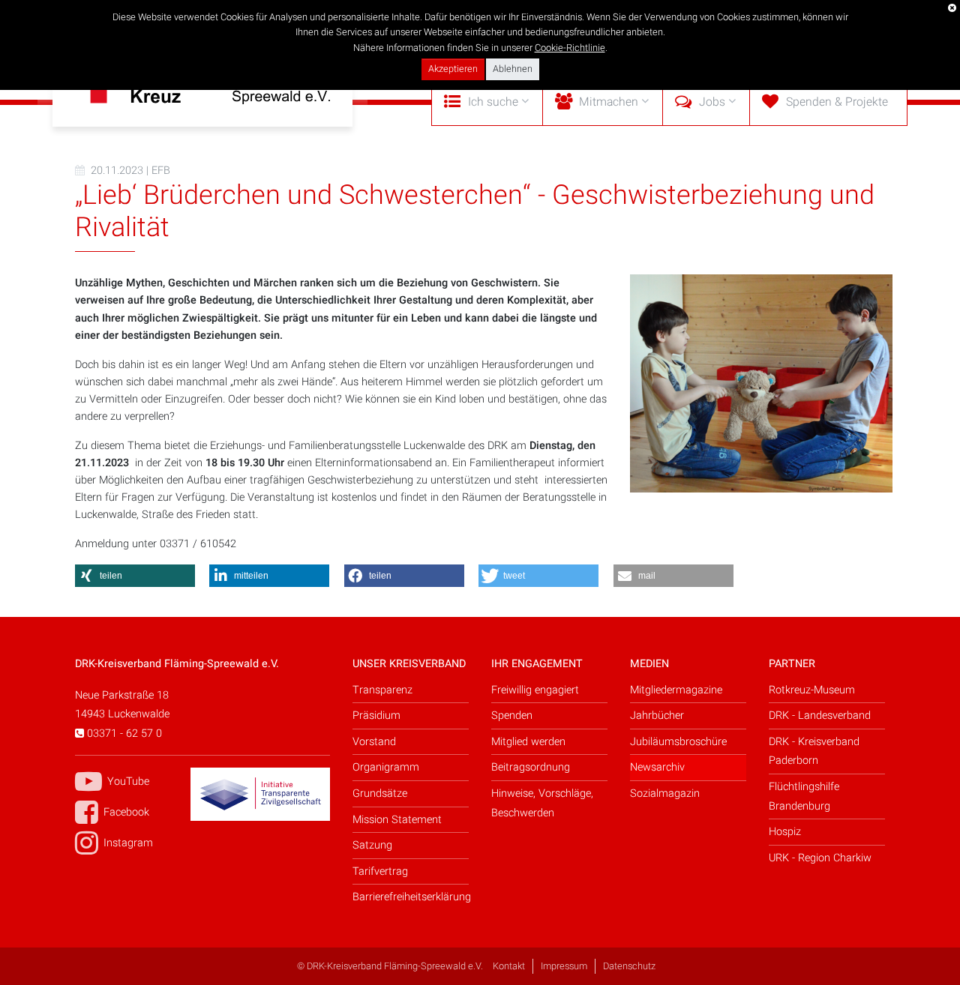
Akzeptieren (453, 69)
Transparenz (382, 690)
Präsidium (376, 715)
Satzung (372, 845)
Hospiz (785, 832)
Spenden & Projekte (837, 102)
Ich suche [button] (493, 102)
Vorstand (374, 742)
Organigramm (385, 767)
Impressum (564, 966)
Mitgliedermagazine (676, 690)
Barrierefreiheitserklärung (410, 897)
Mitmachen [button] (608, 102)
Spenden (511, 715)
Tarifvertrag (380, 871)
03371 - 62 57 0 (123, 733)
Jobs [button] (712, 102)
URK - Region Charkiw (820, 858)
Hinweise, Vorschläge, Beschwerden (542, 803)
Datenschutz (629, 966)
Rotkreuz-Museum (812, 690)
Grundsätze (379, 793)
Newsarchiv (657, 767)
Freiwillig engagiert (535, 690)
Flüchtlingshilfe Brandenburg (804, 796)
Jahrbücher (657, 715)
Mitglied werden (528, 742)
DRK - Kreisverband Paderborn (814, 751)
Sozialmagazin (665, 793)
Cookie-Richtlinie (570, 48)
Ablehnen (512, 69)
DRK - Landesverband (820, 715)
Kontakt (509, 966)
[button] (135, 575)
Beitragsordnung (530, 767)
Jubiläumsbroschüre (678, 742)
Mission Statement (397, 820)
